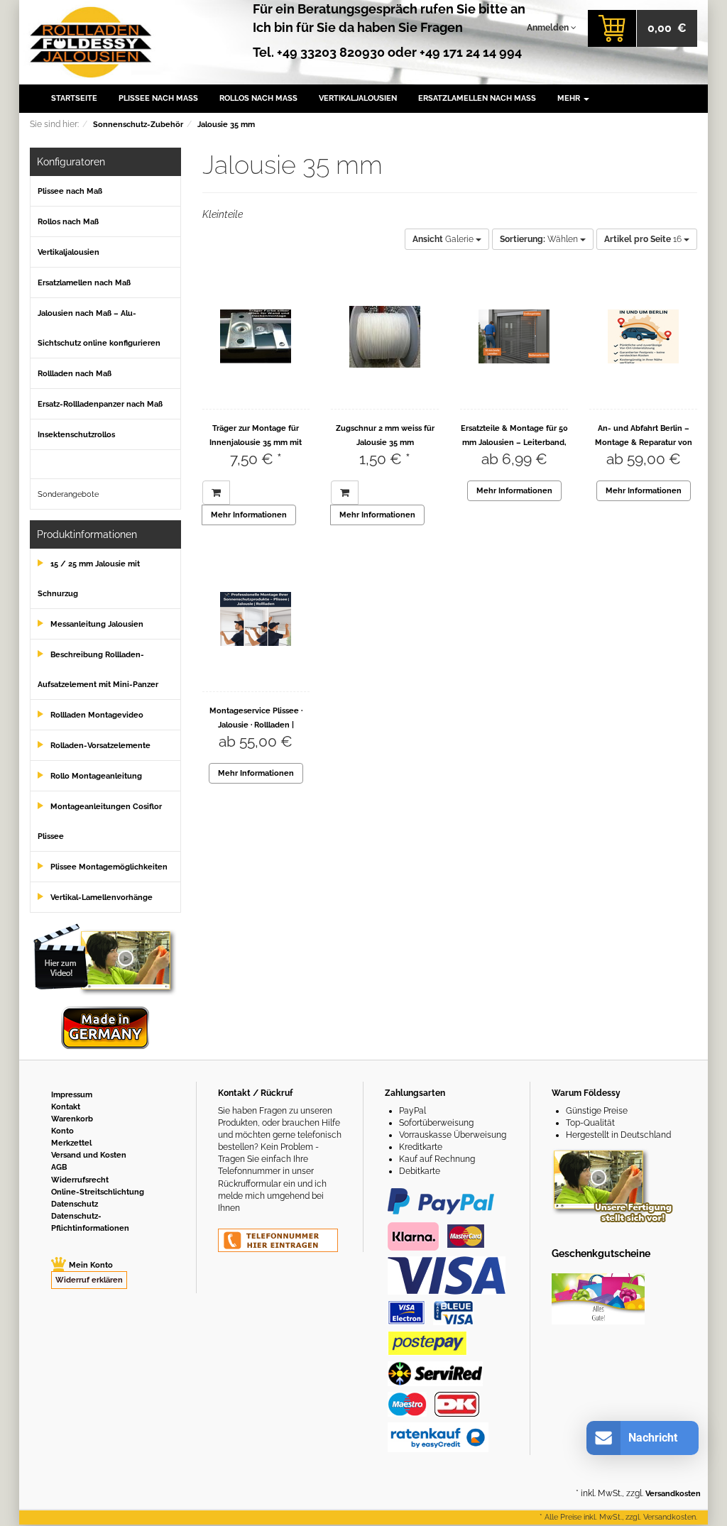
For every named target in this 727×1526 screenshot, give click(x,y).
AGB (59, 1167)
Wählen (540, 239)
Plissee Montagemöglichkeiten (109, 867)
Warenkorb (72, 1119)
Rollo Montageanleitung (96, 776)
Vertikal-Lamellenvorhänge (101, 897)
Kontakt (65, 1106)
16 (644, 239)
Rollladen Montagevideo (96, 715)
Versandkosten (673, 1493)
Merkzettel (71, 1143)
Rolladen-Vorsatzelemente (100, 745)
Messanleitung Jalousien (96, 624)
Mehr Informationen (249, 515)
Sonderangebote (68, 494)
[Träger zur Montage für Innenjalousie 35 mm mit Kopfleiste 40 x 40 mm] (256, 336)
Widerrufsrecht (80, 1180)
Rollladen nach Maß (74, 373)
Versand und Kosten (88, 1155)
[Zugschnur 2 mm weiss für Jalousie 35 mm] (385, 336)
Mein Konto (91, 1265)
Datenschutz (74, 1204)
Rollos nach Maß (258, 98)
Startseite (74, 98)
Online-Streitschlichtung (97, 1192)
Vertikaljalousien (358, 98)
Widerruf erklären (89, 1280)
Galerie (444, 239)
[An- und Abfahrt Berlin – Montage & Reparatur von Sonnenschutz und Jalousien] (643, 336)
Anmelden (549, 28)
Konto (62, 1131)
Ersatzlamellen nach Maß (477, 98)
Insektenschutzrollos (76, 434)
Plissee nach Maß (158, 98)
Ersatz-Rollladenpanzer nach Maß (100, 404)
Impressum (71, 1094)
